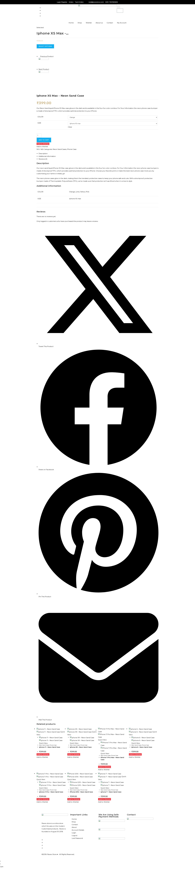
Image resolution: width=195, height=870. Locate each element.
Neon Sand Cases (59, 149)
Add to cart (44, 140)
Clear (70, 127)
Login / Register (62, 2)
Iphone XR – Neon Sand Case (81, 747)
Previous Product (47, 56)
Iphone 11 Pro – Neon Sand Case (51, 792)
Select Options (45, 46)
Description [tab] (43, 153)
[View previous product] (39, 56)
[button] (118, 7)
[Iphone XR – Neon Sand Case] (44, 63)
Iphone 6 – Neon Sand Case (141, 747)
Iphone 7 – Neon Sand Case (111, 792)
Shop (80, 23)
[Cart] (120, 11)
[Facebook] (42, 16)
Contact (110, 23)
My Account (121, 23)
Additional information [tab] (47, 156)
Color (40, 117)
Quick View (43, 743)
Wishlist (89, 23)
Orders (71, 2)
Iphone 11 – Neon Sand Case (49, 747)
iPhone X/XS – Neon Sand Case (81, 792)
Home (71, 23)
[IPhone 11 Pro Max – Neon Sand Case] (44, 76)
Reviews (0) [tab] (43, 159)
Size (39, 123)
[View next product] (50, 69)
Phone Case (71, 149)
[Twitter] (44, 848)
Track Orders (79, 2)
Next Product (44, 69)
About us (99, 23)
